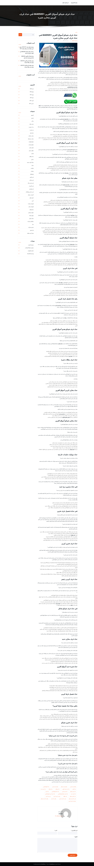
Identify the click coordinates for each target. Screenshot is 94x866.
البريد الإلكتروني (74, 830)
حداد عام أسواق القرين (55, 791)
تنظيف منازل (31, 150)
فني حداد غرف (48, 796)
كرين (33, 200)
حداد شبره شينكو (73, 791)
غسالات (32, 171)
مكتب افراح (31, 218)
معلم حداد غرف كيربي (72, 801)
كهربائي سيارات (31, 203)
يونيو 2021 (32, 94)
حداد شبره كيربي (64, 791)
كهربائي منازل (31, 206)
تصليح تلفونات (31, 141)
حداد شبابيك (72, 244)
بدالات (32, 121)
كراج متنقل (32, 197)
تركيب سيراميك (31, 138)
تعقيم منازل (58, 603)
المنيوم (32, 115)
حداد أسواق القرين (46, 786)
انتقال (20, 34)
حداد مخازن (60, 343)
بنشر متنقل (31, 124)
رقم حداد (66, 173)
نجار (33, 224)
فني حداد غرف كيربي (70, 149)
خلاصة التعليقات (31, 250)
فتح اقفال (32, 174)
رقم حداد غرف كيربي (56, 796)
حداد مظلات (73, 535)
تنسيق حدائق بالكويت (66, 417)
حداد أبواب (72, 215)
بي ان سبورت (31, 127)
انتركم (32, 118)
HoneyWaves (51, 864)
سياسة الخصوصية (74, 2)
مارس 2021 (31, 103)
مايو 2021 (32, 97)
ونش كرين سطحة (30, 233)
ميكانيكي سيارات (30, 221)
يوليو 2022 (32, 91)
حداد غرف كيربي (58, 305)
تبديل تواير (32, 133)
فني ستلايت (31, 180)
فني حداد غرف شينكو (72, 798)
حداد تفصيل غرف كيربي (64, 119)
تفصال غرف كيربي (73, 786)
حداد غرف (70, 356)
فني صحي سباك (31, 183)
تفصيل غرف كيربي (55, 786)
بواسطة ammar (75, 40)
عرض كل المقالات (59, 816)
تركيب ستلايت (31, 135)
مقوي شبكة (31, 215)
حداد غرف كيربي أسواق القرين (50, 793)
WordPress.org (30, 253)
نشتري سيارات (31, 227)
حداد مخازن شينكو (73, 796)
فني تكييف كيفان (65, 2)
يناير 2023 (32, 88)
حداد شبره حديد (43, 789)
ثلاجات (32, 153)
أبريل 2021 (32, 100)
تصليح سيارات (31, 144)
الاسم (55, 830)
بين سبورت (32, 130)
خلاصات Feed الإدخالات (29, 247)
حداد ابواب (74, 789)
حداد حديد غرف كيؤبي (65, 789)
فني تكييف (32, 177)
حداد (65, 317)
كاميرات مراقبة (31, 194)
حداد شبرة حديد (62, 414)
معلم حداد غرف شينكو (44, 798)
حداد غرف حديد (73, 793)
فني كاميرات (31, 186)
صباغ (33, 165)
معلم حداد (61, 282)
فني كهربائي (72, 449)
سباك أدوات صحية (30, 162)
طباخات (32, 168)
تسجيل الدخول (31, 244)
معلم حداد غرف (53, 798)
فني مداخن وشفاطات (30, 192)
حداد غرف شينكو (66, 184)
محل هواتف (31, 209)
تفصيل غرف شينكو (64, 786)
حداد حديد (75, 201)
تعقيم (72, 605)
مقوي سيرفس (31, 212)
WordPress (43, 864)
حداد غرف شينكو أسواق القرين (63, 793)
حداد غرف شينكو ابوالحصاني (72, 87)
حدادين (76, 32)
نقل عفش (32, 230)
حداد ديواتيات (57, 789)
